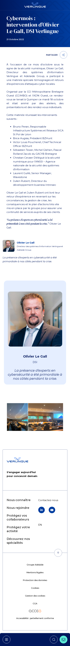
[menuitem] (19, 500)
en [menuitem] (40, 524)
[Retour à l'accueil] (35, 5)
